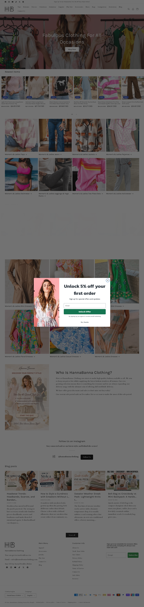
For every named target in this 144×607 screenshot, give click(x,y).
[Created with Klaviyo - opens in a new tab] (72, 328)
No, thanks (85, 322)
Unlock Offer (85, 311)
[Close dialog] (107, 280)
